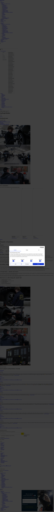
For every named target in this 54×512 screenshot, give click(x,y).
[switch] (22, 261)
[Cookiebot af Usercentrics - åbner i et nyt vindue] (40, 247)
